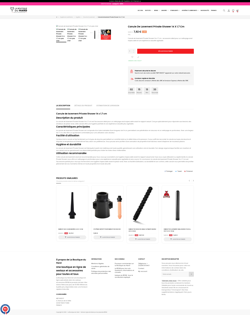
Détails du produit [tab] (83, 106)
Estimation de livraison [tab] (107, 106)
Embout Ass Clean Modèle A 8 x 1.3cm (70, 229)
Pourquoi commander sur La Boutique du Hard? (124, 264)
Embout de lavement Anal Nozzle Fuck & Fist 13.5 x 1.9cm (177, 230)
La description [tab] (63, 106)
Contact (141, 268)
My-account (142, 271)
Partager (169, 171)
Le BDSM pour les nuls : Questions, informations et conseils (124, 270)
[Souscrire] (191, 274)
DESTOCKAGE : (107, 4)
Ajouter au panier (166, 51)
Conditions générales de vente (100, 267)
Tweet (179, 171)
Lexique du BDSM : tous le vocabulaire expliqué (124, 276)
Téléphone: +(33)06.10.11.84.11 (143, 264)
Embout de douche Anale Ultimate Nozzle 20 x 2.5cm (142, 230)
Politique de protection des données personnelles (101, 272)
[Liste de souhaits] (132, 57)
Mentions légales (97, 263)
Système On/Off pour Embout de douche (107, 229)
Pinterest (189, 171)
